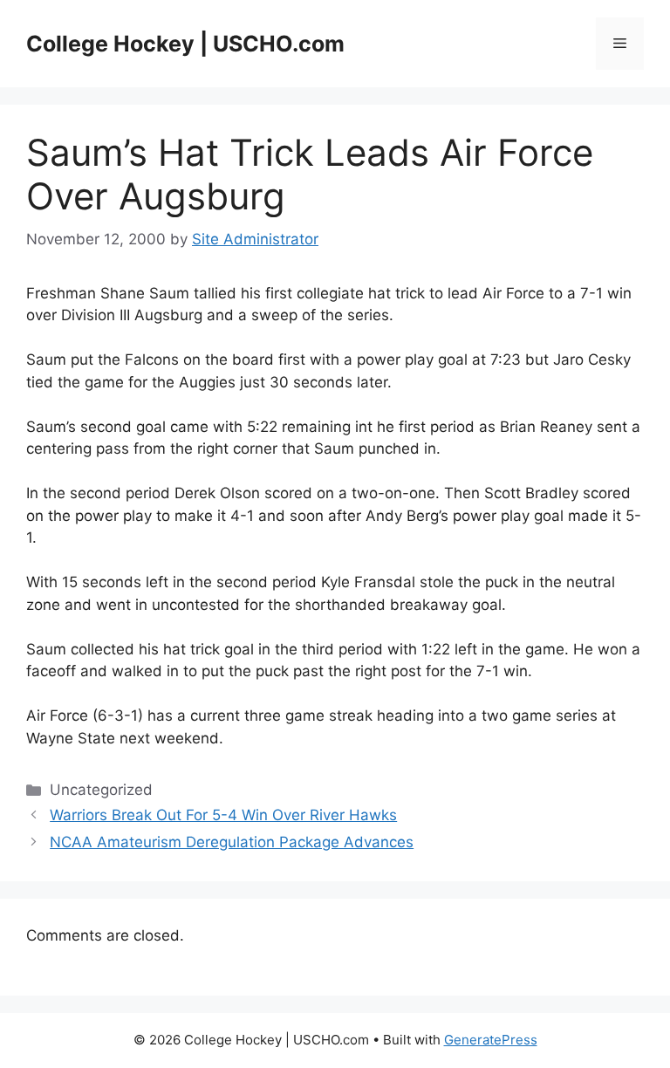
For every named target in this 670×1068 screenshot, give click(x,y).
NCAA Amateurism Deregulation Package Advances (232, 842)
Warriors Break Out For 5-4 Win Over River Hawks (223, 815)
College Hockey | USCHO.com (185, 44)
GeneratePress (490, 1039)
